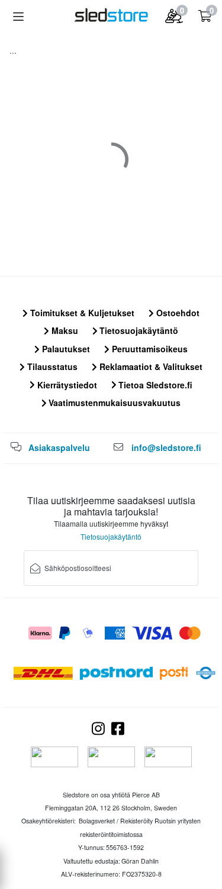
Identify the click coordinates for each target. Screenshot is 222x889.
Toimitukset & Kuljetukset (81, 313)
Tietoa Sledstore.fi (154, 385)
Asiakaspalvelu (59, 447)
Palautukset (65, 349)
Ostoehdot (177, 313)
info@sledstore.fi (166, 447)
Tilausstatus (51, 366)
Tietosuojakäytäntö (137, 330)
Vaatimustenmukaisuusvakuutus (113, 402)
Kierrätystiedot (66, 385)
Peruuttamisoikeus (149, 349)
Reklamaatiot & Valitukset (149, 366)
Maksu (63, 330)
